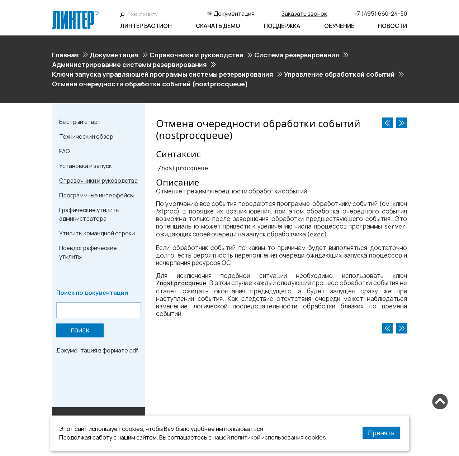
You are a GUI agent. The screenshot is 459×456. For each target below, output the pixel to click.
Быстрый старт (80, 122)
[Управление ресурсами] (401, 122)
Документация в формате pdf (97, 350)
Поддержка (282, 26)
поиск (80, 330)
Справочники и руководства (196, 55)
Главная (65, 55)
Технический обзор (86, 136)
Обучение (339, 26)
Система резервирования (296, 55)
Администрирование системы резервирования (129, 64)
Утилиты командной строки (97, 233)
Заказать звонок (304, 14)
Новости (392, 26)
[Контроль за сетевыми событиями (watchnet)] (387, 122)
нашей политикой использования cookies (269, 437)
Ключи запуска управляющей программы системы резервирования (162, 74)
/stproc (166, 211)
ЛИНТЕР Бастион (146, 26)
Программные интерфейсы (96, 195)
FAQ (64, 151)
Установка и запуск (85, 166)
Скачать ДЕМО (218, 26)
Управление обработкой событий (339, 74)
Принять (381, 432)
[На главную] (75, 14)
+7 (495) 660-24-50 (380, 14)
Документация (234, 14)
